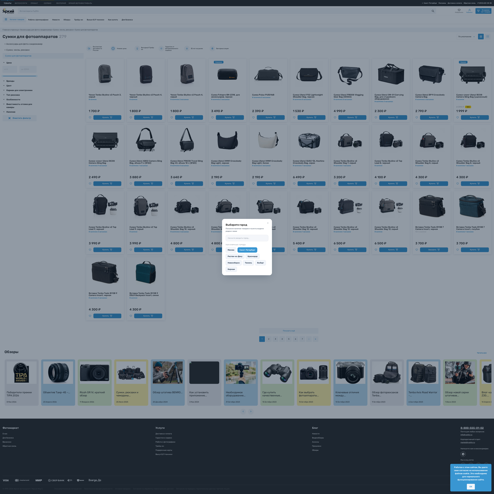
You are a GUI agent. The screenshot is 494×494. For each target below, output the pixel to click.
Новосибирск (234, 263)
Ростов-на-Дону (235, 256)
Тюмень (248, 263)
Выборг (260, 263)
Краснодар (253, 256)
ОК (470, 486)
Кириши (231, 269)
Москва (231, 250)
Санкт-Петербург (247, 250)
